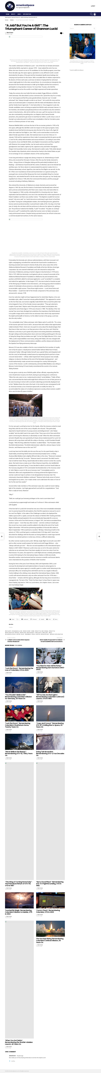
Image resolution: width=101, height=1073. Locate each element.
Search (94, 29)
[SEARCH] (91, 14)
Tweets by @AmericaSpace (76, 70)
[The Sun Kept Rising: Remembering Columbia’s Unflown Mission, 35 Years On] (50, 929)
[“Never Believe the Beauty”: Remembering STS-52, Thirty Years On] (19, 742)
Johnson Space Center (13, 634)
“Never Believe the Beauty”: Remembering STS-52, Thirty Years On (19, 754)
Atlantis (8, 631)
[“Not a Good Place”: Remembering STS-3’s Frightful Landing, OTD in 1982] (50, 821)
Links (19, 14)
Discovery (27, 631)
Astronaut (31, 632)
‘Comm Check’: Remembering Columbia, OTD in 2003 (48, 911)
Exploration (27, 14)
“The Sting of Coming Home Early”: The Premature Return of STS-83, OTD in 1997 (18, 884)
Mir (33, 631)
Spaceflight (45, 634)
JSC (23, 634)
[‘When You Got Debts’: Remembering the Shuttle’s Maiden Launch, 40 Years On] (19, 980)
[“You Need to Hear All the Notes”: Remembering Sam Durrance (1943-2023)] (50, 656)
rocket (45, 632)
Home (7, 14)
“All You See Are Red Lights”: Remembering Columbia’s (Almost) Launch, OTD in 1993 (50, 697)
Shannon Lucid (17, 631)
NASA (46, 631)
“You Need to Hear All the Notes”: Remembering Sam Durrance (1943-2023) (50, 668)
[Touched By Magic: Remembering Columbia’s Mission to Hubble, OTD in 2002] (19, 900)
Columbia (18, 645)
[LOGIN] (94, 14)
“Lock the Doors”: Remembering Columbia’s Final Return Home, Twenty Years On (17, 725)
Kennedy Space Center (33, 634)
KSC (51, 632)
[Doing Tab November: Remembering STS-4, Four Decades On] (50, 742)
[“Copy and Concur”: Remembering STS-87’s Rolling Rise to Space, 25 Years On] (50, 713)
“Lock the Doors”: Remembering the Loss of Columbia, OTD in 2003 (19, 669)
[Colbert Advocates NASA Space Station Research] (2, 536)
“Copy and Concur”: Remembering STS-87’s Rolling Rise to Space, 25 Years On (50, 725)
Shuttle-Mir (40, 631)
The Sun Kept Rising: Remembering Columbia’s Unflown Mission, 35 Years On (49, 940)
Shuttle (52, 631)
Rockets (39, 632)
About (13, 14)
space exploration (57, 634)
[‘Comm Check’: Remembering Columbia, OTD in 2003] (50, 900)
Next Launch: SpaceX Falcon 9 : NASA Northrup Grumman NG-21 (21, 17)
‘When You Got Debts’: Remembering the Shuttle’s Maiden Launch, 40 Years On (19, 1042)
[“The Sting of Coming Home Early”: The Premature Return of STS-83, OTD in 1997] (19, 821)
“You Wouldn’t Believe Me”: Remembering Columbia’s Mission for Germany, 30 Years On (18, 697)
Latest (93, 6)
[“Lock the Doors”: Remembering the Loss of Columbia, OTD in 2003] (19, 657)
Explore (23, 632)
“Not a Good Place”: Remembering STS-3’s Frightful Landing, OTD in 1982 (49, 884)
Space (17, 632)
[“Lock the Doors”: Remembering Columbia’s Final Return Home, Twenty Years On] (19, 713)
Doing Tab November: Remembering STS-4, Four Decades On (50, 754)
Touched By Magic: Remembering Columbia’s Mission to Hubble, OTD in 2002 (18, 912)
